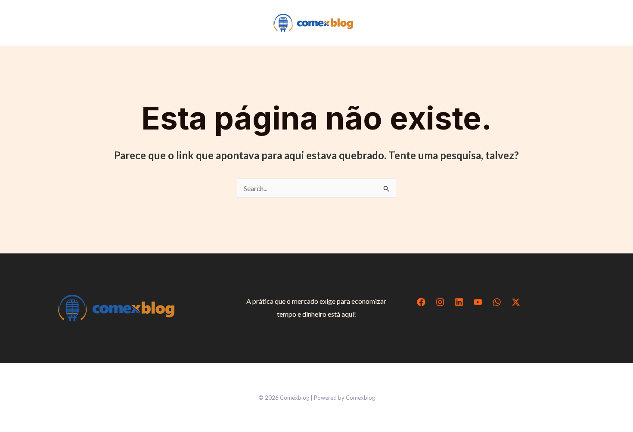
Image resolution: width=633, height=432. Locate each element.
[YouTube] (478, 302)
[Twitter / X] (516, 302)
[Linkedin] (459, 302)
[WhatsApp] (497, 302)
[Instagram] (440, 302)
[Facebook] (421, 302)
